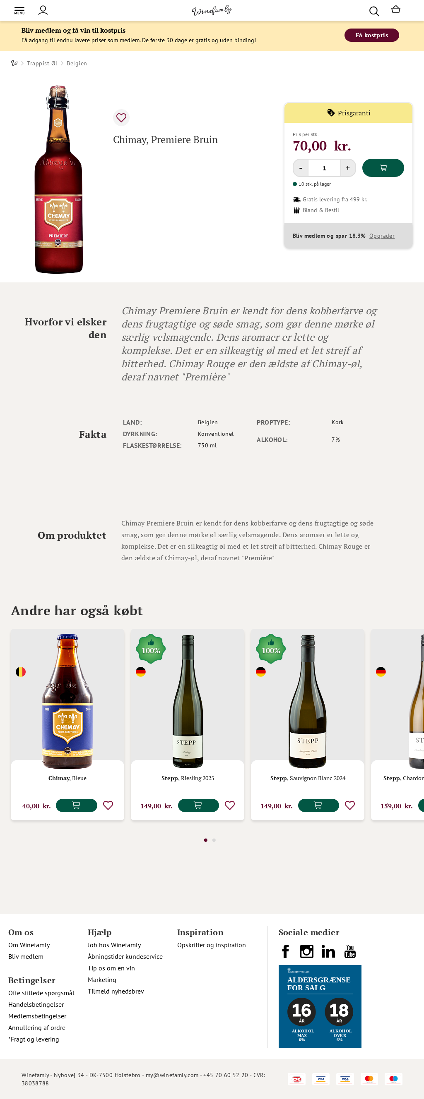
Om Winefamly (29, 945)
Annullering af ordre (36, 1027)
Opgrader (382, 235)
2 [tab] (214, 840)
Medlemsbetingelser (37, 1016)
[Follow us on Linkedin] (329, 955)
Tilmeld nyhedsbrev (116, 991)
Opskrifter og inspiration (211, 945)
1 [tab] (206, 840)
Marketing (102, 979)
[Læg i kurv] (383, 168)
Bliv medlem (25, 956)
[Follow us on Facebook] (286, 955)
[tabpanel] (67, 725)
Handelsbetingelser (36, 1004)
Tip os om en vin (111, 968)
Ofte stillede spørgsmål (41, 993)
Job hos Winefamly (114, 945)
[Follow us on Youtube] (350, 955)
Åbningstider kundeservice (125, 956)
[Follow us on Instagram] (307, 955)
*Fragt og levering (33, 1039)
